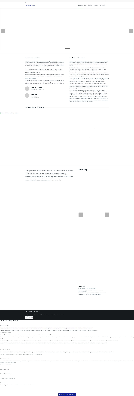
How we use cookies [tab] (4, 325)
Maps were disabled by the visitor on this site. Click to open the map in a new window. (43, 180)
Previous (3, 31)
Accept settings (62, 394)
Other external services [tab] (5, 358)
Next (131, 31)
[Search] (108, 5)
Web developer (37, 311)
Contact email (36, 87)
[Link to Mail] (106, 1)
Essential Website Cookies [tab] (5, 332)
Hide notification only (71, 394)
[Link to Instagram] (108, 1)
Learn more (30, 317)
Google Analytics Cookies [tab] (5, 349)
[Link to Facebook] (104, 1)
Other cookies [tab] (3, 382)
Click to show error (82, 291)
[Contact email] (27, 88)
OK (26, 317)
